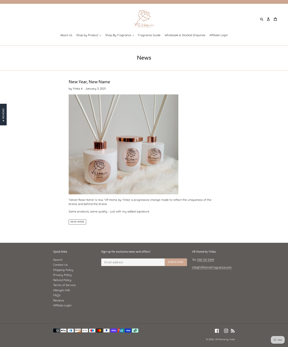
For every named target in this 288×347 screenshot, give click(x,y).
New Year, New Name (89, 82)
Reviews (58, 300)
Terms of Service (64, 285)
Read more (77, 221)
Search (57, 259)
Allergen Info (61, 290)
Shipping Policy (63, 270)
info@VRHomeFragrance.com (212, 267)
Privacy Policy (62, 275)
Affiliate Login (62, 305)
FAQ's (56, 295)
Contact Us (60, 264)
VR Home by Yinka (225, 339)
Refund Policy (62, 280)
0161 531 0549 (205, 259)
